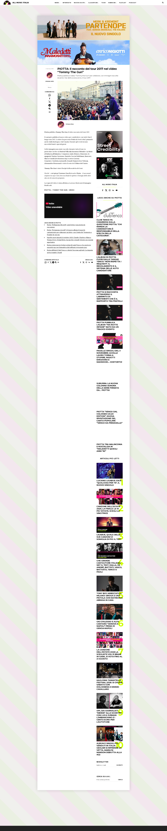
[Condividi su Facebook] (49, 98)
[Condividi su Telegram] (49, 105)
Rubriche (112, 2)
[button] (49, 109)
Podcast (132, 2)
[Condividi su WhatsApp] (49, 95)
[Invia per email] (49, 112)
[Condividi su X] (49, 102)
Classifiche (93, 2)
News (57, 2)
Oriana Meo (49, 81)
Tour (103, 2)
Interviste (67, 2)
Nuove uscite (79, 2)
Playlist (122, 2)
